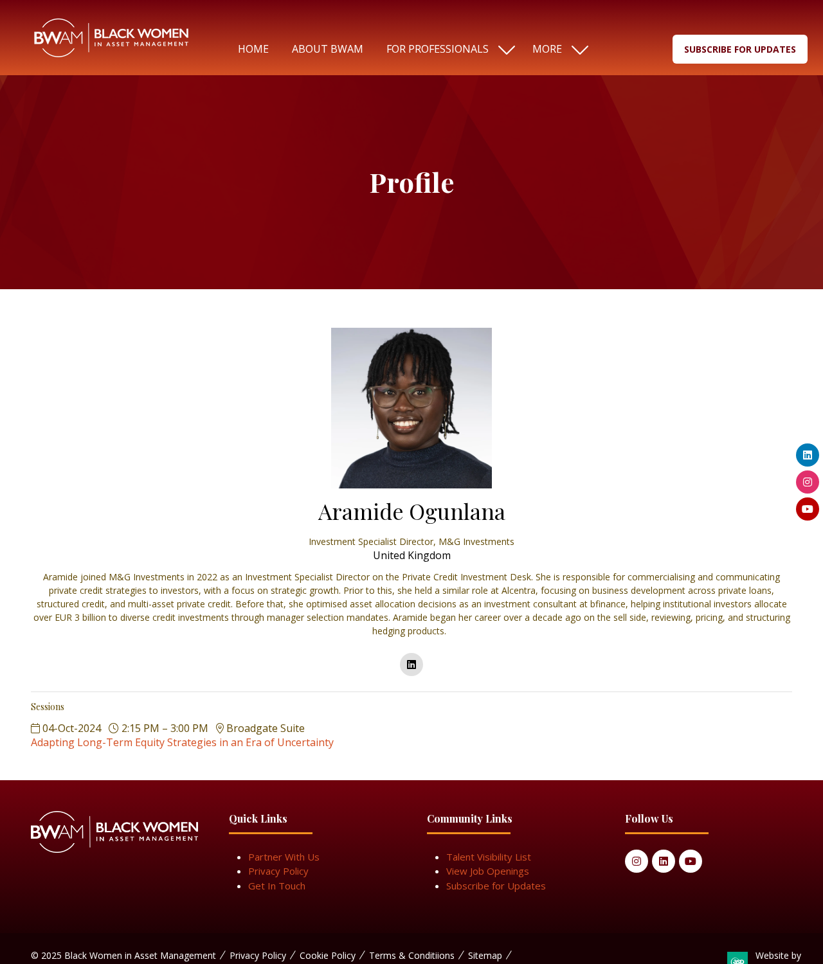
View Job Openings (487, 870)
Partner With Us (284, 856)
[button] (557, 49)
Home (253, 49)
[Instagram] (636, 861)
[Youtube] (690, 861)
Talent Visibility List (488, 856)
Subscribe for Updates (496, 885)
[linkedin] (411, 664)
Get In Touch (276, 885)
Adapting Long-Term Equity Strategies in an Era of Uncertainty (182, 742)
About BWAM (327, 49)
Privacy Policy (278, 870)
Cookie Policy (328, 955)
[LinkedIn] (663, 861)
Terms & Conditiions (412, 955)
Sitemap (485, 955)
